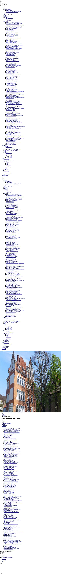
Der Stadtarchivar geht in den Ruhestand (10, 440)
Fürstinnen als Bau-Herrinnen (8, 472)
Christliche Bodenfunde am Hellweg (9, 493)
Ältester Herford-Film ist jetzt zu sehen (10, 438)
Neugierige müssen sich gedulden (9, 492)
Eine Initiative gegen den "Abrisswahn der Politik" (11, 443)
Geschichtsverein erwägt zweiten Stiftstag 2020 (11, 544)
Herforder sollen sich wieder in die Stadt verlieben (11, 498)
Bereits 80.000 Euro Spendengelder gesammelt (11, 507)
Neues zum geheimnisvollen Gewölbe (10, 486)
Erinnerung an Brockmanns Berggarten (10, 484)
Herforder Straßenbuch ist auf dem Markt (10, 505)
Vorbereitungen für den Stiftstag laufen (10, 547)
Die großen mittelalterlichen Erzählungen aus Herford (12, 453)
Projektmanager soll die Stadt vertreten (10, 489)
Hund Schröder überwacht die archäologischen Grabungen (13, 541)
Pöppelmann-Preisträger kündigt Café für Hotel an (11, 462)
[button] (3, 7)
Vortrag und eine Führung (8, 483)
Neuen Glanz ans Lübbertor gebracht (9, 461)
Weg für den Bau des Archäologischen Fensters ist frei (12, 509)
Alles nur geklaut (6, 523)
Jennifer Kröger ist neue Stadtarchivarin (10, 444)
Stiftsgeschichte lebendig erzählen (9, 469)
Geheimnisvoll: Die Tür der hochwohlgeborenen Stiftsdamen (13, 502)
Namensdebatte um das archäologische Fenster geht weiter (13, 513)
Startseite (3, 413)
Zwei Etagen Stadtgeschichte (8, 476)
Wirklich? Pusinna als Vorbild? (8, 528)
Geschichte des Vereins (5, 421)
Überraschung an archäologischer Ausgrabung (11, 526)
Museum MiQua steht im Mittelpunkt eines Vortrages (12, 432)
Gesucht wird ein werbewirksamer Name (10, 477)
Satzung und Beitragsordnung (6, 423)
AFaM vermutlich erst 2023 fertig (9, 516)
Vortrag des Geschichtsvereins (8, 495)
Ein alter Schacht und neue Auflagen (9, 471)
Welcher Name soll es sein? (8, 478)
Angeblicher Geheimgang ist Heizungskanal (10, 475)
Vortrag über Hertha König (8, 435)
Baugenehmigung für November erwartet (10, 463)
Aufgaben (3, 422)
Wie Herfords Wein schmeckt (8, 473)
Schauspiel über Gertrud (7, 436)
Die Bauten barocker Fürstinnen (9, 474)
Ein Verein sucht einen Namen (8, 514)
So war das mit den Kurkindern (9, 450)
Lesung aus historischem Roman (9, 545)
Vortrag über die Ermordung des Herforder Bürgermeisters (13, 500)
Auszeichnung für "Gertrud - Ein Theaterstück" (11, 427)
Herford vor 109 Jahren (7, 437)
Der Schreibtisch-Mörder (8, 468)
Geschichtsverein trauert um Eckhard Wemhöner (11, 512)
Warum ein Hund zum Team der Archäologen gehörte (12, 540)
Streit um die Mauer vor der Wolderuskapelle (11, 454)
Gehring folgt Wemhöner (8, 503)
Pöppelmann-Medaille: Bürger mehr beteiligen (11, 543)
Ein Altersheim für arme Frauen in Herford (10, 429)
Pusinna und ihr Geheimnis (8, 459)
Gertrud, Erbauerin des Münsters (9, 442)
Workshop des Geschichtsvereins (9, 467)
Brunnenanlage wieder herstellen (9, 537)
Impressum (4, 559)
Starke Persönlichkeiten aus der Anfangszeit (10, 508)
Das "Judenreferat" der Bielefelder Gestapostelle (11, 470)
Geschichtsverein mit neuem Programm (10, 485)
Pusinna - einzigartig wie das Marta (9, 532)
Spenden (3, 561)
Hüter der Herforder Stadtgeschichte (9, 487)
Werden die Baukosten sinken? (8, 460)
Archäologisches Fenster (8, 510)
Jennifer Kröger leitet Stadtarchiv (9, 447)
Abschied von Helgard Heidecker (9, 521)
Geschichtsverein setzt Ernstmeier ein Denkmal (11, 542)
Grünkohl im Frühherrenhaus (8, 546)
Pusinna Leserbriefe (7, 522)
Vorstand (3, 424)
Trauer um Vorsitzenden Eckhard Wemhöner (11, 511)
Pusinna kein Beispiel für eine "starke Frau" (10, 530)
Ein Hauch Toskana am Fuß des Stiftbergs (10, 497)
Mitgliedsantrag (4, 425)
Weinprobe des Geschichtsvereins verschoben (11, 481)
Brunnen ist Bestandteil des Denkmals (10, 536)
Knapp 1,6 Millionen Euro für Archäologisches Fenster (12, 451)
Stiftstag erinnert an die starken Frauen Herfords (11, 548)
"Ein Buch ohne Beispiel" (8, 504)
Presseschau (4, 415)
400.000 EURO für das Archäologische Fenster (11, 431)
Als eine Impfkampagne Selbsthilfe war (10, 449)
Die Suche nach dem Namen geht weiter (10, 480)
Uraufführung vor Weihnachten (9, 465)
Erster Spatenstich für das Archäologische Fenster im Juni (12, 430)
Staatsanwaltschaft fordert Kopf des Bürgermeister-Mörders (13, 496)
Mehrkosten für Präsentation (8, 535)
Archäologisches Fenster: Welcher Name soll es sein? (12, 527)
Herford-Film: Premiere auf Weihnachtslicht (10, 466)
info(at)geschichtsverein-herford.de (8, 557)
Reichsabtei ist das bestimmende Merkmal (10, 517)
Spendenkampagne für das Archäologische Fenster (11, 533)
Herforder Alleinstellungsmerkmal (9, 519)
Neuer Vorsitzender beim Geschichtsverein (10, 501)
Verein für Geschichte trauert (8, 538)
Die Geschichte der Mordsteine (9, 499)
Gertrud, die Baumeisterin (8, 434)
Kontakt (3, 560)
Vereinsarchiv (4, 426)
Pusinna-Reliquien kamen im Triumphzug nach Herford (12, 520)
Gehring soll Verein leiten (8, 506)
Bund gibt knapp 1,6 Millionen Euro (9, 452)
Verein (3, 414)
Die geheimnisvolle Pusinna (8, 464)
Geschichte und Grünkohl (8, 457)
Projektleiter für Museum (8, 491)
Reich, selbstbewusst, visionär (8, 515)
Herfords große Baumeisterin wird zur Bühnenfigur (12, 448)
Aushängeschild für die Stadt (8, 529)
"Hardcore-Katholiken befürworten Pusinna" (11, 524)
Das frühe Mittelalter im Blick (8, 549)
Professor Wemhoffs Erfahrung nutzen (10, 518)
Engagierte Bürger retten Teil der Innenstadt (10, 446)
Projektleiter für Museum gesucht (9, 490)
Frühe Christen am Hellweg (8, 494)
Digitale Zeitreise (6, 539)
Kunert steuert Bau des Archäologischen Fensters (11, 479)
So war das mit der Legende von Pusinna (10, 455)
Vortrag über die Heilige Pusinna (9, 458)
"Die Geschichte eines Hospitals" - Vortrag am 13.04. (12, 428)
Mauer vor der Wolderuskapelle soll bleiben (10, 456)
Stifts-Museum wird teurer (8, 534)
